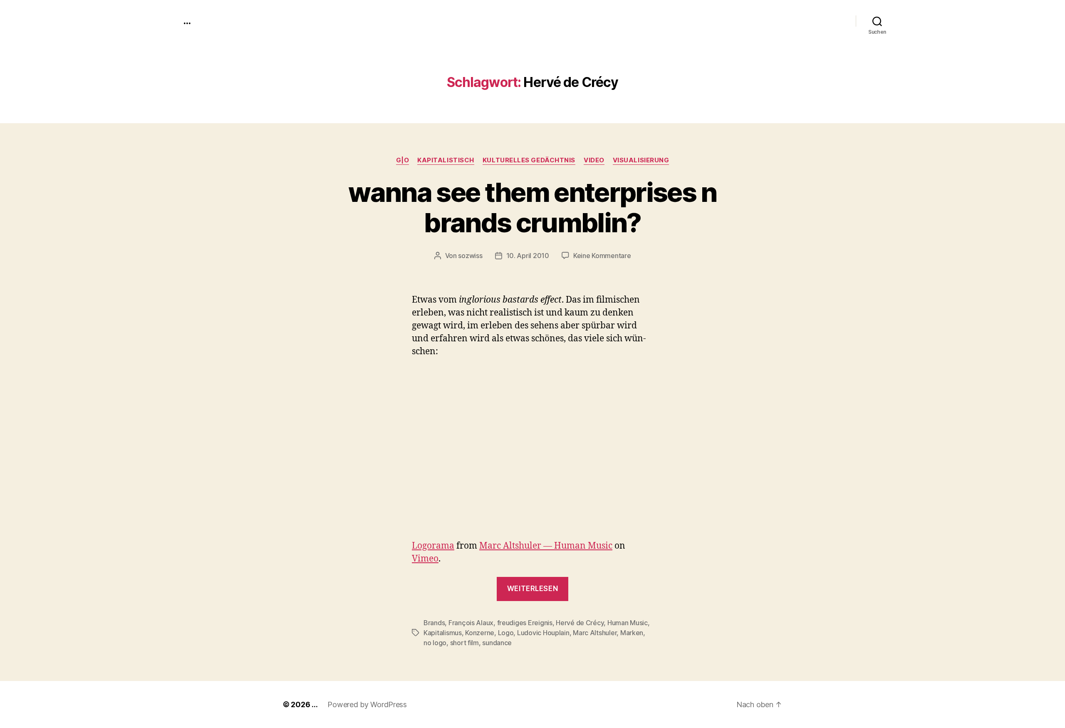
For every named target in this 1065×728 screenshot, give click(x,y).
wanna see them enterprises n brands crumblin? (532, 207)
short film (464, 643)
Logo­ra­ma (433, 546)
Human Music (627, 623)
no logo (435, 643)
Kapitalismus (443, 633)
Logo (506, 633)
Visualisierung (641, 160)
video (594, 160)
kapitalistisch (445, 160)
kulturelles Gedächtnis (529, 160)
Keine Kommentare (602, 255)
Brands (434, 623)
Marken (631, 633)
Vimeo (425, 558)
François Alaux (470, 623)
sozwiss (470, 255)
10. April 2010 (527, 255)
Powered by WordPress (367, 704)
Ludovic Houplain (543, 633)
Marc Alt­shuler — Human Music (545, 546)
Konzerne (479, 633)
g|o (402, 160)
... (187, 21)
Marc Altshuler (595, 633)
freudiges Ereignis (524, 623)
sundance (497, 643)
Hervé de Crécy (580, 623)
